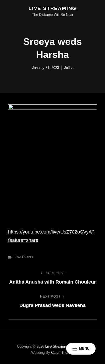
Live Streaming (52, 8)
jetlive (69, 68)
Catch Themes (62, 353)
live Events (24, 257)
